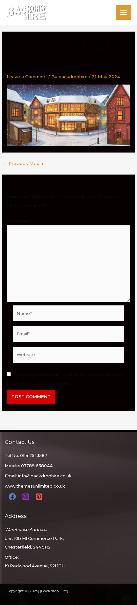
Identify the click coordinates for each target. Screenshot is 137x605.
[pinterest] (40, 496)
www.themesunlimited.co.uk (35, 486)
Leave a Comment (27, 76)
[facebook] (13, 496)
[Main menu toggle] (123, 12)
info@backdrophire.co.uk (45, 476)
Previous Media (23, 163)
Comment (19, 220)
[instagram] (26, 496)
